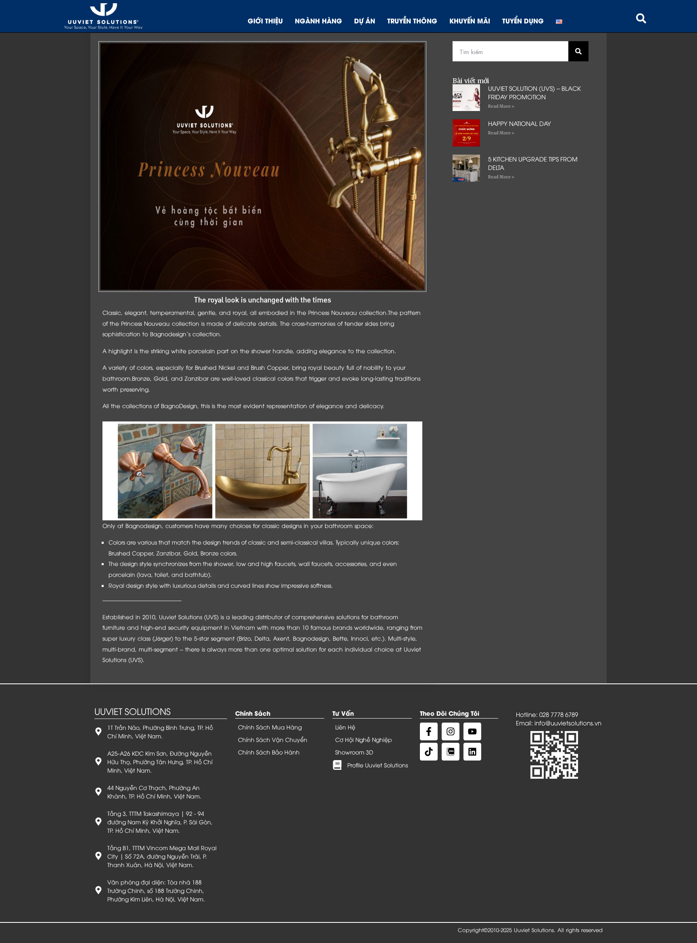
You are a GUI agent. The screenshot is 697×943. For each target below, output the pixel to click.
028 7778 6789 (558, 714)
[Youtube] (472, 731)
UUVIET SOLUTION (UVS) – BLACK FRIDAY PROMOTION (534, 92)
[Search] (578, 51)
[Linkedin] (472, 752)
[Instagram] (450, 731)
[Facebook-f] (429, 731)
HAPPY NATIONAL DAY (519, 123)
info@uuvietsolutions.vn (567, 723)
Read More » (501, 106)
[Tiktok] (429, 752)
